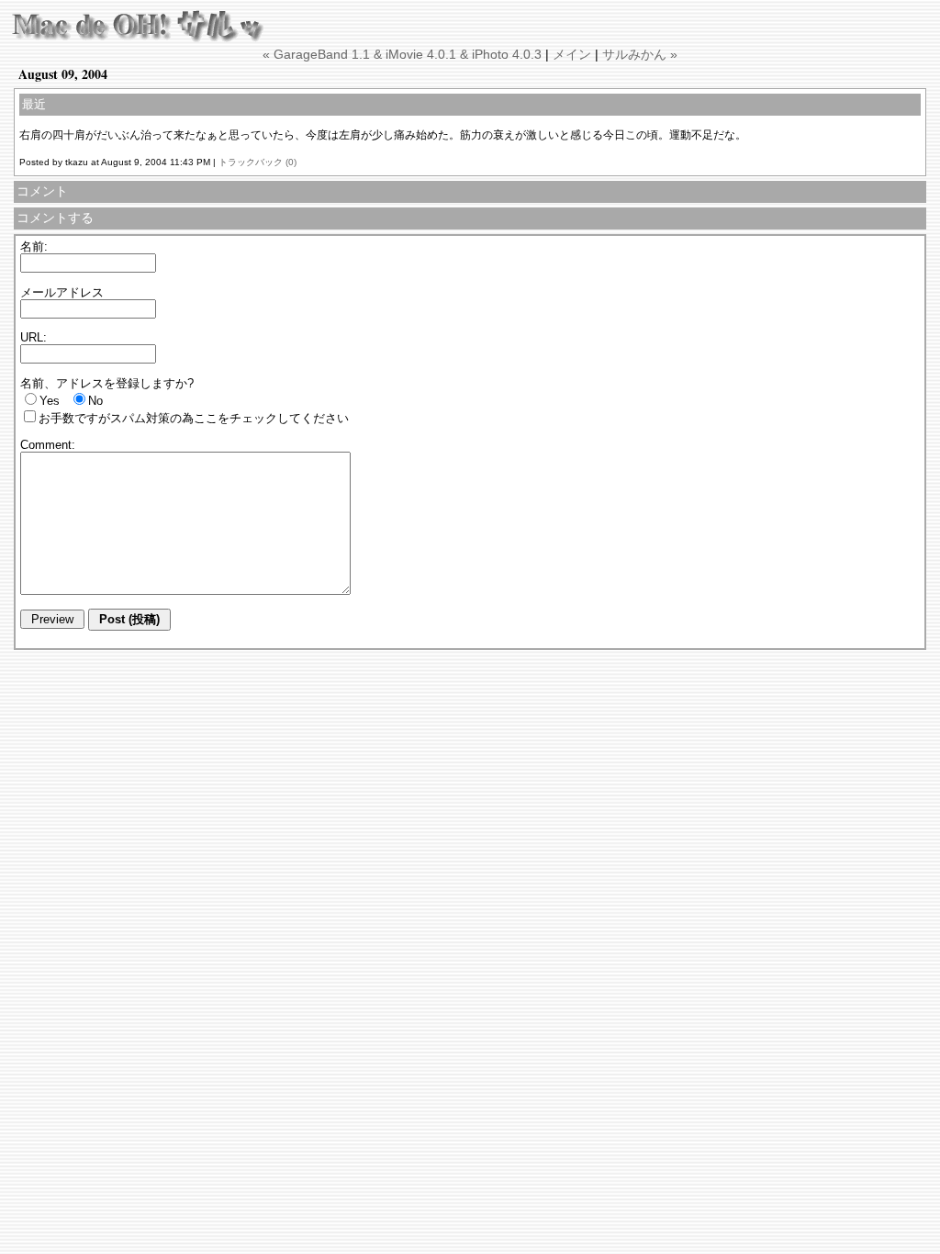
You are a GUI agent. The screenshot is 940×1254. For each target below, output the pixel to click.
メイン (572, 54)
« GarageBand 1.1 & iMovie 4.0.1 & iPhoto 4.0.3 (402, 54)
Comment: (47, 445)
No (95, 401)
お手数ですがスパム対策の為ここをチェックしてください (194, 418)
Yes (49, 401)
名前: (34, 246)
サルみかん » (639, 54)
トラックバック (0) (257, 162)
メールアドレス (62, 292)
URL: (33, 337)
